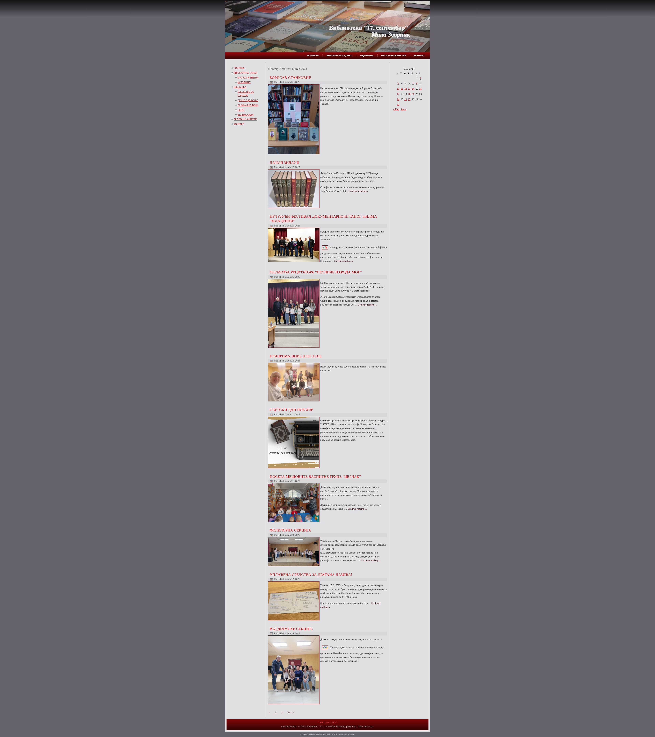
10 (398, 89)
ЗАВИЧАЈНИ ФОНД (248, 105)
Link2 (327, 722)
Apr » (403, 109)
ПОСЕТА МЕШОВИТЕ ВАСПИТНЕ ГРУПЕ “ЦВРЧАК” (315, 476)
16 (420, 89)
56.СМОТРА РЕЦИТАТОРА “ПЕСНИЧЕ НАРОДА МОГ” (316, 272)
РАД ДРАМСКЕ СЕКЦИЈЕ (291, 628)
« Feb (396, 109)
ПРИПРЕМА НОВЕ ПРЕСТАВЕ (296, 355)
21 (413, 94)
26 (405, 99)
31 (398, 104)
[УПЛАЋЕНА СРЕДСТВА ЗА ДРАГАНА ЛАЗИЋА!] (294, 620)
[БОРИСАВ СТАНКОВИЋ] (294, 154)
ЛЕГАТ (241, 110)
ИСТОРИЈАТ (244, 82)
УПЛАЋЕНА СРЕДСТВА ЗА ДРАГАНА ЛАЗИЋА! (311, 574)
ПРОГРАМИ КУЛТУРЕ (393, 55)
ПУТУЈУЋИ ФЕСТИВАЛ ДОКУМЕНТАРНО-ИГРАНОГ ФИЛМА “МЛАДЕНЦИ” (323, 218)
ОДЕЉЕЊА (367, 55)
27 (409, 99)
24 (398, 99)
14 (413, 89)
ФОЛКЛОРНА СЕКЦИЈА (290, 530)
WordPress (314, 734)
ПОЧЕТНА (313, 55)
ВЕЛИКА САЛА (245, 115)
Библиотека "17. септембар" (368, 27)
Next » (291, 712)
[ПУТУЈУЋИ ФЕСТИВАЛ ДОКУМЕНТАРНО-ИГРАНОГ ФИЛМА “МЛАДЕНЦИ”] (294, 262)
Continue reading (358, 191)
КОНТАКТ (419, 55)
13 (409, 89)
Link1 (320, 722)
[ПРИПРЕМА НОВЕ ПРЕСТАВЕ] (294, 401)
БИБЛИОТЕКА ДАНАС (339, 55)
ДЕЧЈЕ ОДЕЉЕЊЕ (248, 100)
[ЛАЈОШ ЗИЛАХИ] (294, 208)
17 (398, 94)
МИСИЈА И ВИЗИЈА (248, 77)
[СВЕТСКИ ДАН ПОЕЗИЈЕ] (294, 468)
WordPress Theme (330, 734)
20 (409, 94)
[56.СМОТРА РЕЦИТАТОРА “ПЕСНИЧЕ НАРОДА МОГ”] (294, 347)
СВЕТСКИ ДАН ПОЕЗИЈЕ (291, 409)
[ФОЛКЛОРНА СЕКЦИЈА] (294, 566)
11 (402, 89)
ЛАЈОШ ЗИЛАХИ (284, 162)
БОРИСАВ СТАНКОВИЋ (290, 77)
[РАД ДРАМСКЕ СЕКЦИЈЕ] (294, 704)
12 (405, 89)
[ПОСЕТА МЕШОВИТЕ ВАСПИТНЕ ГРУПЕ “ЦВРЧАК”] (294, 522)
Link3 (334, 722)
